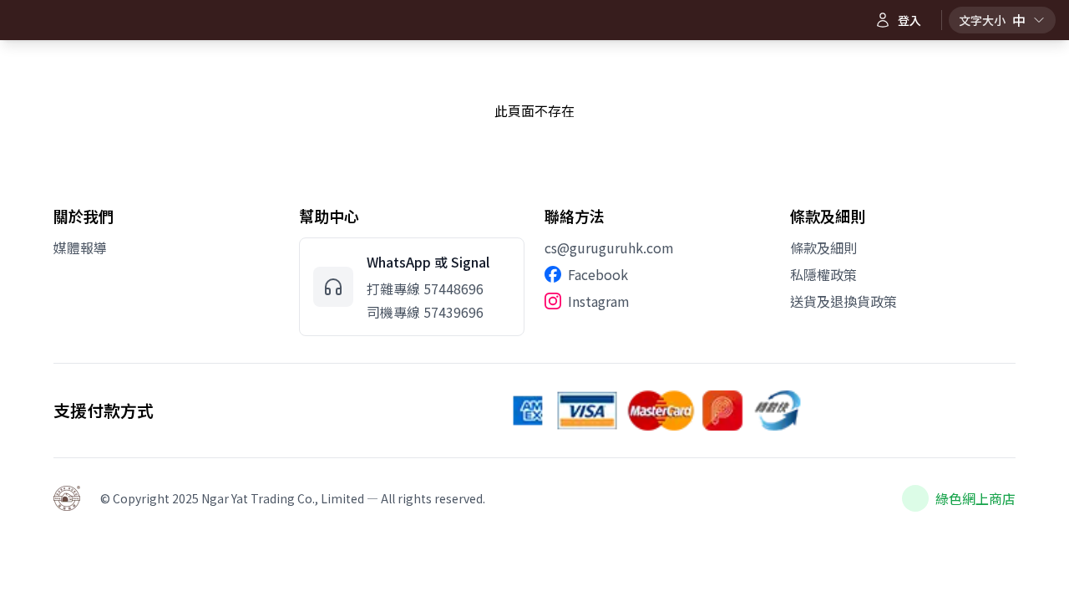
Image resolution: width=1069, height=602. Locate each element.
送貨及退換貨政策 (843, 301)
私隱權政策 (823, 274)
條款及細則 (823, 247)
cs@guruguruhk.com (609, 247)
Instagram (599, 301)
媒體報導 (80, 247)
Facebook (598, 274)
